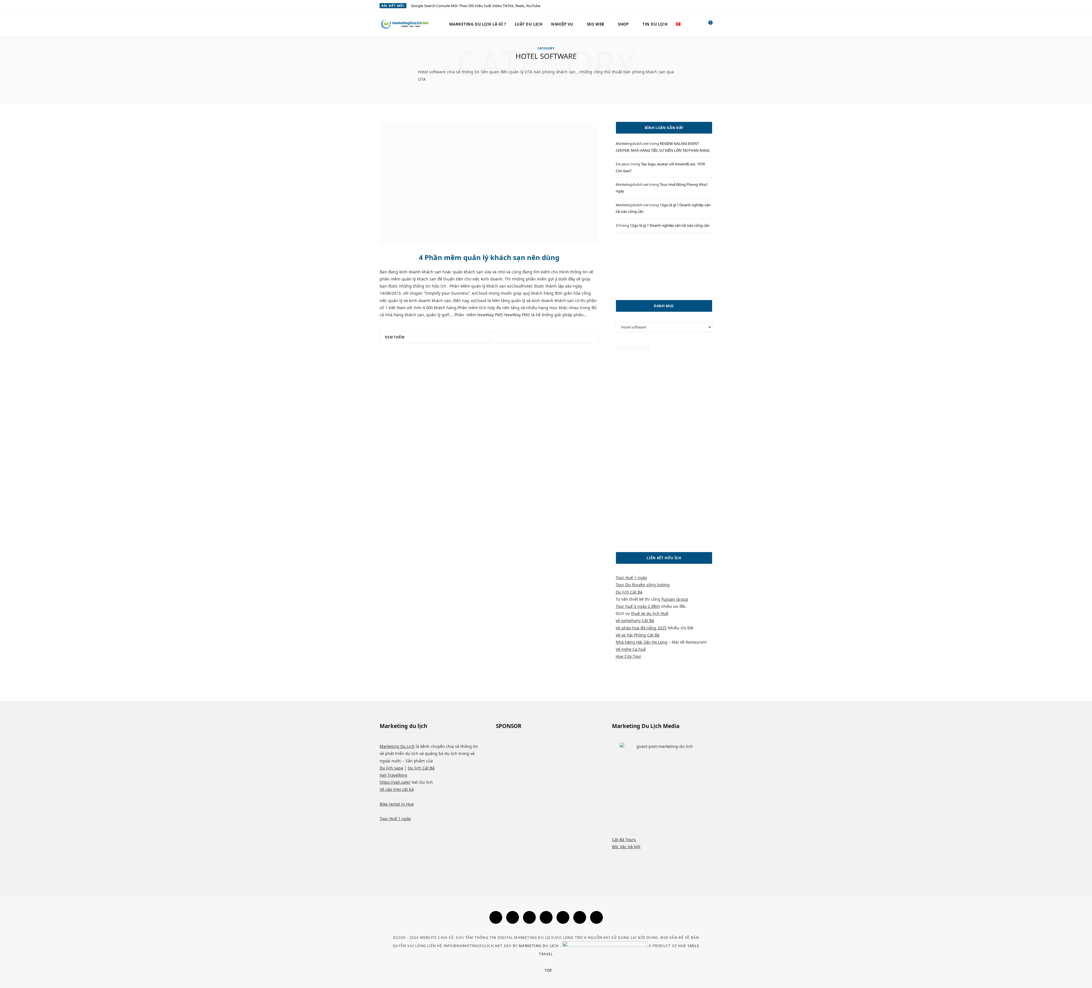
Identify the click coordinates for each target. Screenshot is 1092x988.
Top (548, 970)
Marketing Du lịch (539, 945)
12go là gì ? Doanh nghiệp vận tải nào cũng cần (670, 225)
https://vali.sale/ (395, 782)
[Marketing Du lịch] (405, 24)
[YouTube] (579, 917)
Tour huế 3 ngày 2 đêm (638, 606)
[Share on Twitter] (543, 338)
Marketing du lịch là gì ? (477, 24)
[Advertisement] (664, 266)
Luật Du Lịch (529, 24)
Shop (623, 24)
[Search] (696, 24)
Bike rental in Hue (397, 804)
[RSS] (563, 917)
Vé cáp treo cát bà (397, 789)
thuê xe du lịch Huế (649, 613)
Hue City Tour (628, 656)
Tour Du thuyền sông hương (643, 584)
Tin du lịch (655, 24)
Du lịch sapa (391, 768)
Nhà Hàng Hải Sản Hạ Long (641, 642)
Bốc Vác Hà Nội (626, 846)
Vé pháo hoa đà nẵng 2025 (641, 628)
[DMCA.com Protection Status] (633, 350)
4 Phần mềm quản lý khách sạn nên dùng (489, 257)
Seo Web (595, 24)
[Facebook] (495, 917)
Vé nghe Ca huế (631, 649)
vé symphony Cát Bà (635, 620)
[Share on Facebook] (536, 338)
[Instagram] (529, 917)
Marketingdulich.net (632, 143)
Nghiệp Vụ (562, 24)
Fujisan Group (674, 599)
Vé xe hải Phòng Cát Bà (637, 635)
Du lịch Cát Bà (629, 592)
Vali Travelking (393, 775)
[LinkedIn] (596, 917)
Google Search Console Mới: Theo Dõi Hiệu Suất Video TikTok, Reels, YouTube (475, 5)
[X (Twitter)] (512, 917)
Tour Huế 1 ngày (631, 577)
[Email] (558, 338)
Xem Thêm (395, 337)
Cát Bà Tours (624, 839)
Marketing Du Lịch (397, 746)
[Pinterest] (551, 338)
